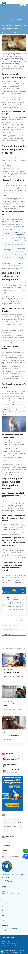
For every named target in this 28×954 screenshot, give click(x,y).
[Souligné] (6, 629)
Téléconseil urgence (6, 891)
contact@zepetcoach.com (10, 928)
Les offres (4, 908)
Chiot (20, 826)
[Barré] (7, 629)
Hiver (15, 826)
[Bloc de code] (14, 629)
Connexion (23, 620)
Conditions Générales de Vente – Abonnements (13, 950)
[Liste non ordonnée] (10, 629)
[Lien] (15, 629)
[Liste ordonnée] (9, 629)
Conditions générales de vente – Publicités (11, 952)
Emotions (16, 819)
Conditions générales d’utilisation (9, 945)
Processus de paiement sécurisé (9, 943)
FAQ (2, 910)
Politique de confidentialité (8, 948)
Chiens (13, 822)
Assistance (4, 898)
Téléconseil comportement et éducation (11, 893)
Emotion (5, 830)
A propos (4, 905)
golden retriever (7, 826)
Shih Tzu (20, 822)
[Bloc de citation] (12, 629)
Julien (14, 32)
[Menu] (24, 4)
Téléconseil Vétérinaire (7, 889)
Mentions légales (5, 941)
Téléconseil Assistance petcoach (9, 895)
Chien (5, 819)
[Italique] (4, 629)
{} (16, 629)
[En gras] (3, 629)
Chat (10, 819)
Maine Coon (6, 822)
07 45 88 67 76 (7, 930)
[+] (18, 629)
